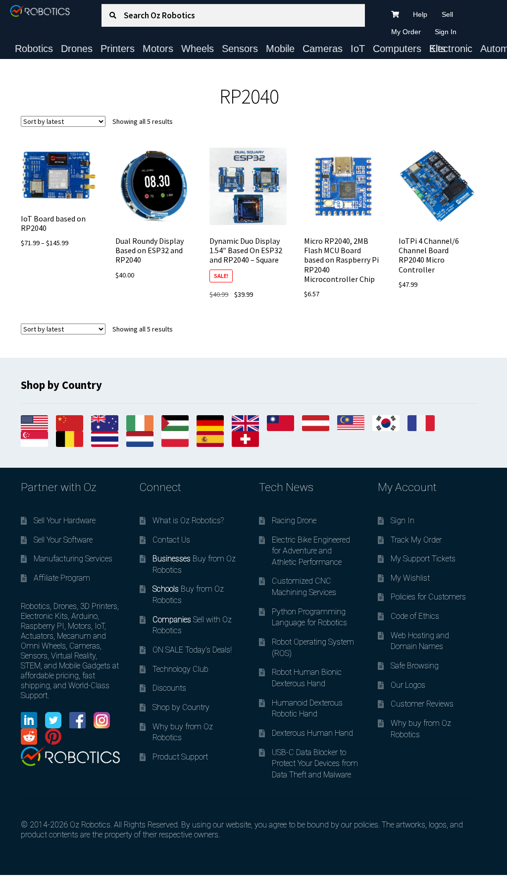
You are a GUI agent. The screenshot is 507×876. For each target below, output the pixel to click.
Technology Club (180, 669)
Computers (397, 48)
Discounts (169, 688)
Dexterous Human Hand (312, 733)
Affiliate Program (62, 578)
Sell (447, 14)
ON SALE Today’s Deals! (192, 650)
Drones (77, 48)
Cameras (323, 48)
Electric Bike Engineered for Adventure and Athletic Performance (311, 551)
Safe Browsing (415, 665)
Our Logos (408, 685)
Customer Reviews (422, 704)
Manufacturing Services (73, 558)
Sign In (445, 32)
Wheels (197, 48)
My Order (406, 32)
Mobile (280, 48)
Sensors (240, 48)
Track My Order (416, 540)
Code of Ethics (415, 616)
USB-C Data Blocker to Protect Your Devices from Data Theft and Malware (315, 763)
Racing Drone (294, 520)
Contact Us (171, 540)
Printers (118, 48)
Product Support (180, 757)
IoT (358, 48)
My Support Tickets (423, 558)
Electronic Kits (450, 48)
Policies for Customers (428, 597)
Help (420, 14)
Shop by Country (180, 707)
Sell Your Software (63, 540)
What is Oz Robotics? (188, 520)
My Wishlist (410, 578)
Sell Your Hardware (65, 520)
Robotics (34, 48)
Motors (158, 48)
